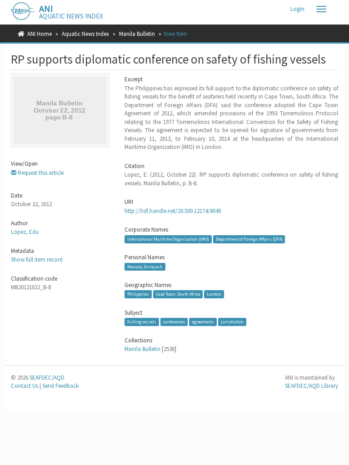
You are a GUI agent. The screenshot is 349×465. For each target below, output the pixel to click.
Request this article (40, 173)
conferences (174, 322)
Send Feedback (60, 386)
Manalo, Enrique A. (145, 266)
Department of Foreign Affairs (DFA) (249, 239)
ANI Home (39, 34)
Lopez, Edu (25, 232)
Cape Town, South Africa (178, 294)
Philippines (138, 294)
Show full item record (37, 259)
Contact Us (24, 386)
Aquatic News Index (85, 34)
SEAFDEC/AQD (47, 377)
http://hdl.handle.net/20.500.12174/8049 (173, 211)
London (214, 294)
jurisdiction (232, 322)
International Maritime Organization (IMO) (168, 239)
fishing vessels (141, 322)
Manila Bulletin (137, 34)
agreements (203, 322)
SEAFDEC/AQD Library (311, 386)
